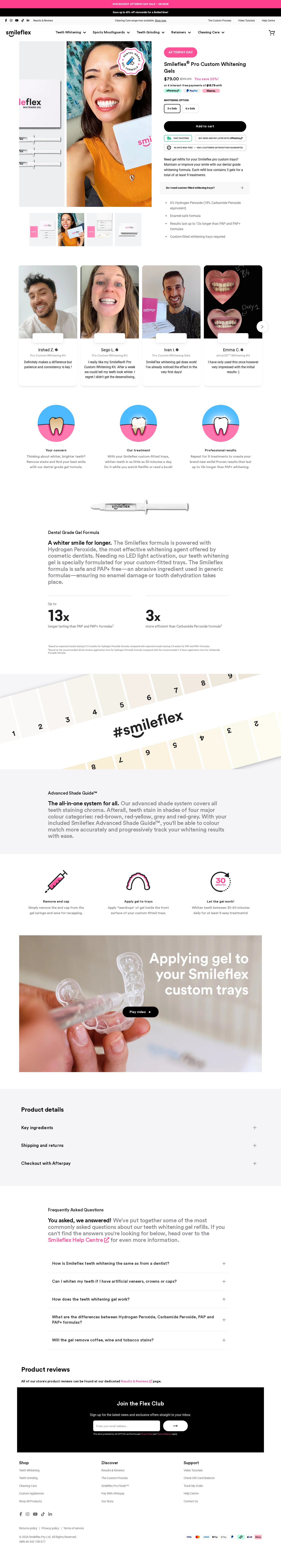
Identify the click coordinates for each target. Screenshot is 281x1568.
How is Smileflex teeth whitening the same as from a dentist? (110, 1263)
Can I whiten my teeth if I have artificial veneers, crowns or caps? (114, 1281)
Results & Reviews (43, 20)
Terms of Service (164, 1434)
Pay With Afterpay (112, 1493)
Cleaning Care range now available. (140, 20)
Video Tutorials (246, 20)
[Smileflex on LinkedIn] (28, 20)
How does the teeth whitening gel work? (91, 1299)
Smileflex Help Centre (75, 1240)
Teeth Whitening (69, 32)
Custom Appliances (31, 1493)
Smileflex (35, 1537)
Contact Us (191, 1501)
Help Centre (268, 20)
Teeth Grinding (148, 32)
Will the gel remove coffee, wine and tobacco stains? (103, 1340)
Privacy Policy (146, 1434)
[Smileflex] (18, 33)
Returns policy (28, 1528)
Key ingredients (37, 1128)
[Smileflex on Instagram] (11, 20)
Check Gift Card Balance (199, 1478)
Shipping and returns (42, 1145)
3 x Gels (172, 108)
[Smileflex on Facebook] (6, 20)
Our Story (107, 1501)
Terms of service (73, 1528)
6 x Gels (190, 108)
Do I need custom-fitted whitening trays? (190, 187)
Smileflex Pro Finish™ (115, 1485)
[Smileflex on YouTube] (17, 20)
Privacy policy (50, 1528)
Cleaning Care (209, 32)
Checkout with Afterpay (46, 1163)
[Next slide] (262, 327)
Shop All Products (30, 1501)
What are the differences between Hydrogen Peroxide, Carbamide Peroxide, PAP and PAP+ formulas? (133, 1319)
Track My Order (193, 1485)
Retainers (179, 32)
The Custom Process (219, 20)
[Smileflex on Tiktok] (22, 20)
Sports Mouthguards (109, 32)
